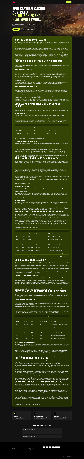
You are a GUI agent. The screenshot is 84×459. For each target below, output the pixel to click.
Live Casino (14, 448)
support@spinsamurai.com (54, 390)
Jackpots (13, 449)
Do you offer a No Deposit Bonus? (29, 436)
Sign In (64, 1)
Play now (16, 29)
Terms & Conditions (31, 448)
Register (68, 2)
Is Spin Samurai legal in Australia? (29, 429)
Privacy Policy (30, 449)
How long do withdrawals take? (28, 432)
